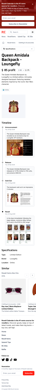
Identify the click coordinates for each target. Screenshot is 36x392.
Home (4, 332)
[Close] (32, 4)
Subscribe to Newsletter (18, 24)
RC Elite (30, 36)
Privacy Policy (5, 380)
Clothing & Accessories (26, 42)
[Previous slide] (27, 275)
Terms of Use (5, 383)
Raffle (4, 349)
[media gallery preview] (14, 106)
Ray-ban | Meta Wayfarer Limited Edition (11, 307)
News (4, 36)
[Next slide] (32, 275)
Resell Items (12, 36)
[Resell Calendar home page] (4, 32)
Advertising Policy (6, 386)
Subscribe (28, 373)
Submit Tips (22, 36)
